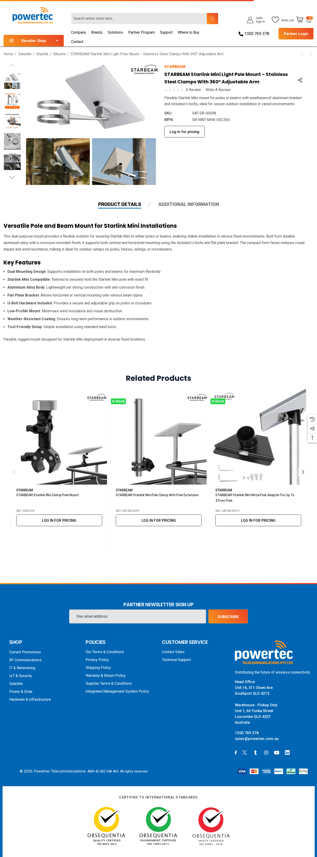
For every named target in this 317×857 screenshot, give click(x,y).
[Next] (310, 54)
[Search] (212, 18)
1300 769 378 (256, 33)
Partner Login (296, 34)
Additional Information (188, 204)
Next (303, 471)
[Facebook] (236, 752)
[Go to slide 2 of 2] (12, 177)
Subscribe (228, 616)
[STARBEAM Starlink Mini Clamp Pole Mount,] (59, 437)
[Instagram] (267, 752)
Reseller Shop (33, 41)
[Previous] (303, 54)
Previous (14, 471)
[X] (245, 752)
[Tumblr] (256, 752)
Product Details (119, 204)
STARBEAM (174, 66)
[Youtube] (277, 752)
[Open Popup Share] (300, 80)
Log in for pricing (184, 132)
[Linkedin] (288, 752)
